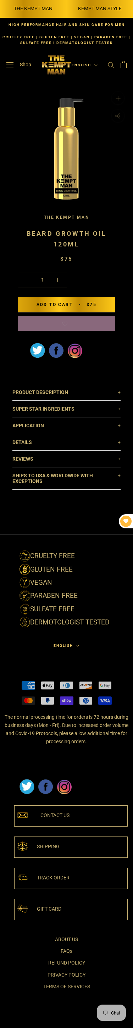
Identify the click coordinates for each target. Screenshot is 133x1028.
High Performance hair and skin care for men (67, 25)
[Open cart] (124, 64)
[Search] (111, 65)
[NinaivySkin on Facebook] (56, 350)
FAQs (66, 951)
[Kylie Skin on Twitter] (26, 781)
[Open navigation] (9, 64)
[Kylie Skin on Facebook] (45, 781)
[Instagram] (64, 781)
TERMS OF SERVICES (66, 986)
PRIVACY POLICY (66, 975)
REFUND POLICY (66, 963)
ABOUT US (66, 939)
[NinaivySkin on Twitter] (37, 350)
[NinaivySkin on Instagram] (75, 350)
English (81, 65)
